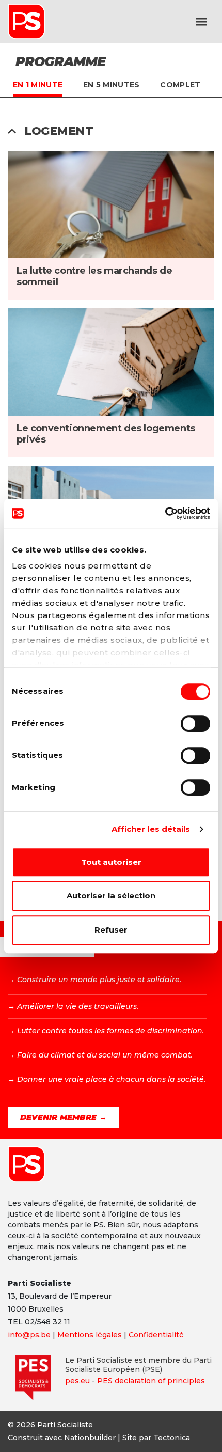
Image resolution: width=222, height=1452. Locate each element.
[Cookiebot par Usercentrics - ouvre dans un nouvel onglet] (165, 513)
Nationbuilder (90, 1437)
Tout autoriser (111, 862)
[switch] (195, 723)
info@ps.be (29, 1334)
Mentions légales (89, 1334)
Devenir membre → (63, 1117)
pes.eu (77, 1380)
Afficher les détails (151, 829)
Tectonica (171, 1437)
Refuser (111, 930)
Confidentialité (156, 1334)
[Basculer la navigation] (201, 22)
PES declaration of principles (151, 1380)
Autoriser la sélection (111, 896)
